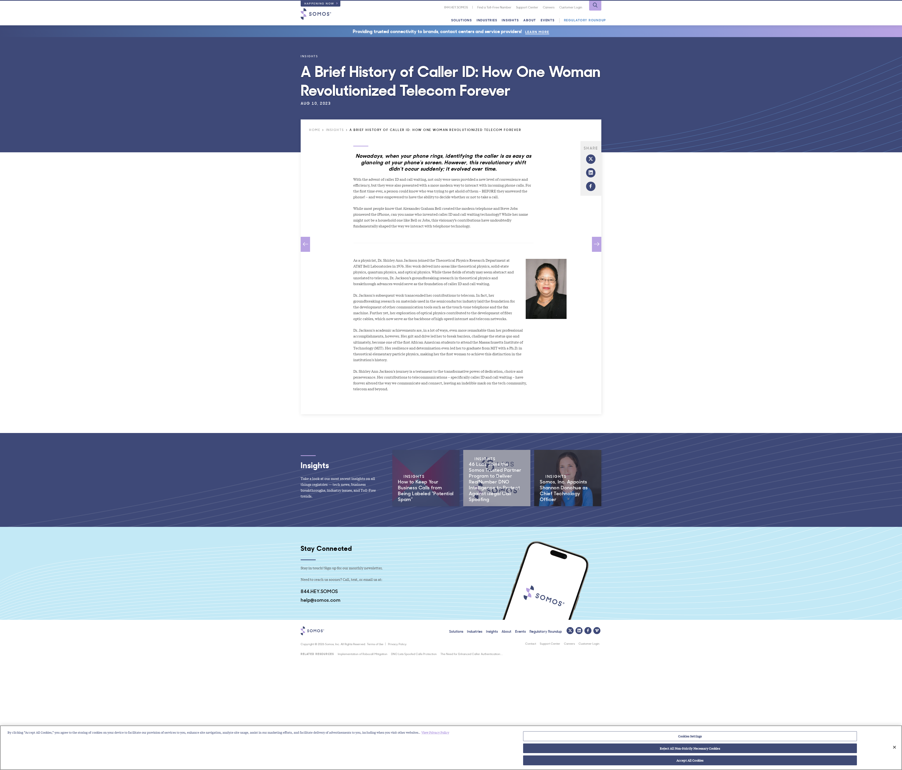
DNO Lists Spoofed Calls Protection (414, 654)
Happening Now (319, 3)
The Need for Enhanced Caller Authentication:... (471, 654)
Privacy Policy (397, 644)
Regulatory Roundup (585, 19)
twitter (590, 159)
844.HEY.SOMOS (456, 7)
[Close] (894, 747)
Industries (487, 19)
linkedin (590, 172)
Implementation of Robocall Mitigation (362, 654)
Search (595, 6)
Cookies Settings (690, 736)
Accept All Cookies (690, 760)
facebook (590, 186)
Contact (530, 643)
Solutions (461, 19)
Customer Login (570, 7)
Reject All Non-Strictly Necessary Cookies (690, 748)
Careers (549, 7)
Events (548, 19)
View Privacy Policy (435, 732)
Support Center (527, 7)
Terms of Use (375, 644)
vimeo (596, 630)
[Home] (316, 14)
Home (314, 130)
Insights (510, 19)
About (529, 19)
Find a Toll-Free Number (494, 7)
